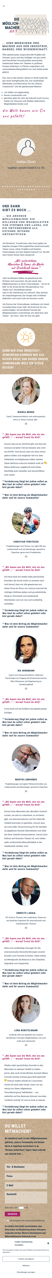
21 (49, 186)
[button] (48, 1243)
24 (22, 189)
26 (27, 189)
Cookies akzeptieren (26, 1259)
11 (26, 186)
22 (18, 189)
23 (20, 189)
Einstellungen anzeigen (26, 1272)
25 (24, 189)
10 (23, 186)
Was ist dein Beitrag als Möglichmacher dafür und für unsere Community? (25, 496)
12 (28, 186)
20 (46, 186)
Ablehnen (26, 1265)
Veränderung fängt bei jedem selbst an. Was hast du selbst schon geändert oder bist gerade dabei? (25, 484)
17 (39, 186)
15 (35, 186)
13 (30, 186)
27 (29, 189)
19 (44, 186)
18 (42, 186)
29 (34, 189)
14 (32, 186)
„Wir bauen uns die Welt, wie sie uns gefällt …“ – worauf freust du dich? (23, 436)
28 (31, 189)
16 (37, 186)
